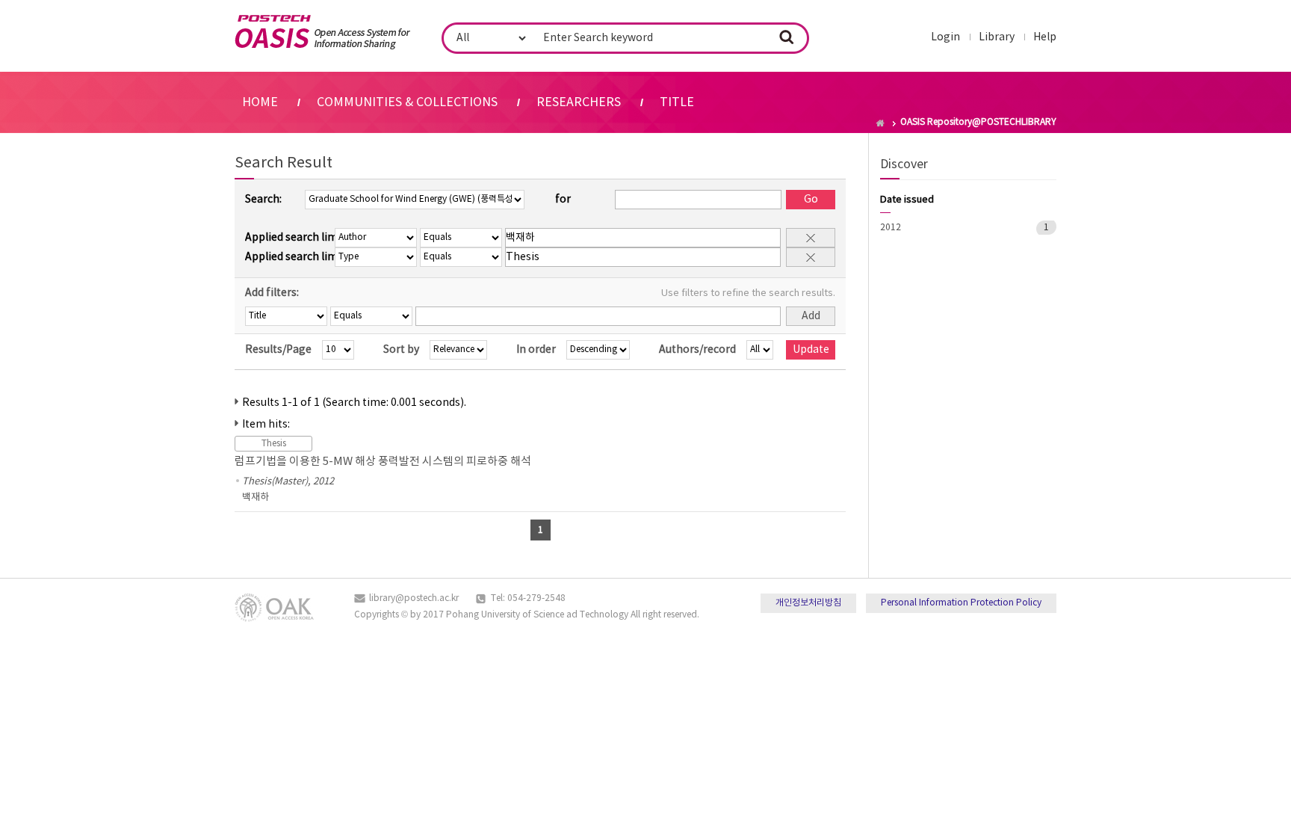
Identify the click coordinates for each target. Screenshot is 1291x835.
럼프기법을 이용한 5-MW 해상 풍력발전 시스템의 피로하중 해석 (383, 461)
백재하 (255, 497)
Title (677, 102)
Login (945, 37)
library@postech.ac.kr (414, 598)
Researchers (578, 102)
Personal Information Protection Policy (961, 603)
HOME (260, 102)
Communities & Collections (407, 102)
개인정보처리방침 (808, 603)
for (563, 200)
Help (1044, 37)
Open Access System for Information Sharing (322, 32)
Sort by (401, 350)
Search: (263, 200)
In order (536, 350)
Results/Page (278, 350)
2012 (890, 227)
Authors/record (697, 350)
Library (997, 37)
